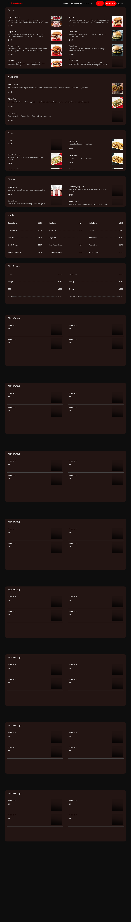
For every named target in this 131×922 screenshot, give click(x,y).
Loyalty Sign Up (76, 3)
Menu (65, 3)
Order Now (110, 3)
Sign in (120, 3)
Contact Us (88, 3)
